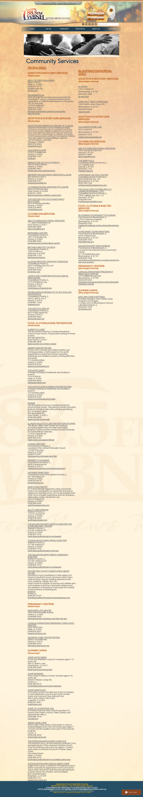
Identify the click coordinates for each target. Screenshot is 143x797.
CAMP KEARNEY (35, 674)
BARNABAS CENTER (37, 233)
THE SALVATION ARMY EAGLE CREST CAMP (48, 764)
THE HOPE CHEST (36, 370)
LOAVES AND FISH (36, 444)
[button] (48, 29)
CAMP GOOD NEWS (37, 657)
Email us (31, 592)
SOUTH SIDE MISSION (38, 510)
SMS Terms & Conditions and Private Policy (81, 791)
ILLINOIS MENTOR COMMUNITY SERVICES (48, 262)
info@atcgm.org (35, 89)
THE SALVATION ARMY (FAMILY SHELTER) (47, 541)
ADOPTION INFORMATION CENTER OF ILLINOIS (50, 126)
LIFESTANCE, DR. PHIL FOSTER (93, 175)
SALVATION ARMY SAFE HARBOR (94, 246)
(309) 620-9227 (34, 631)
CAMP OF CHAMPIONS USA (41, 708)
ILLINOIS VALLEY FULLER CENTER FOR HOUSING (51, 424)
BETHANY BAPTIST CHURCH (41, 247)
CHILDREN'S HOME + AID (90, 127)
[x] (86, 24)
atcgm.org (32, 91)
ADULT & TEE (34, 80)
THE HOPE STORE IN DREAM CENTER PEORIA (50, 387)
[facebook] (83, 24)
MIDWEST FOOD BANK (38, 460)
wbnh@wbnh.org (86, 789)
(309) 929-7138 (69, 789)
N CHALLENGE (47, 80)
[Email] (95, 24)
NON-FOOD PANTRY (38, 487)
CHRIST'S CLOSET (36, 330)
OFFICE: (40, 789)
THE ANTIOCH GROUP (38, 309)
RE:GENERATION (36, 95)
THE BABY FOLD (86, 161)
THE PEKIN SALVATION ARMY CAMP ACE (47, 741)
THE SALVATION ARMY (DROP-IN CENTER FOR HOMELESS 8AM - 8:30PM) (50, 525)
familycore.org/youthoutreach (41, 171)
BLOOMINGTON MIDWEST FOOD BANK (97, 215)
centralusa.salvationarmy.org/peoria (44, 567)
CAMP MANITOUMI (37, 690)
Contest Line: (59, 789)
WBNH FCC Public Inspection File (59, 791)
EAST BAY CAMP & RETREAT (91, 297)
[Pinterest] (92, 24)
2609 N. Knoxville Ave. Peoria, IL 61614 (37, 641)
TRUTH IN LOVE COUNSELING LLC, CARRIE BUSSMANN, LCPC (95, 190)
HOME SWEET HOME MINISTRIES (94, 232)
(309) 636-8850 (48, 789)
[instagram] (89, 24)
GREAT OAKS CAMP (37, 723)
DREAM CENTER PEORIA (39, 348)
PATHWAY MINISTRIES (38, 473)
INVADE (31, 403)
